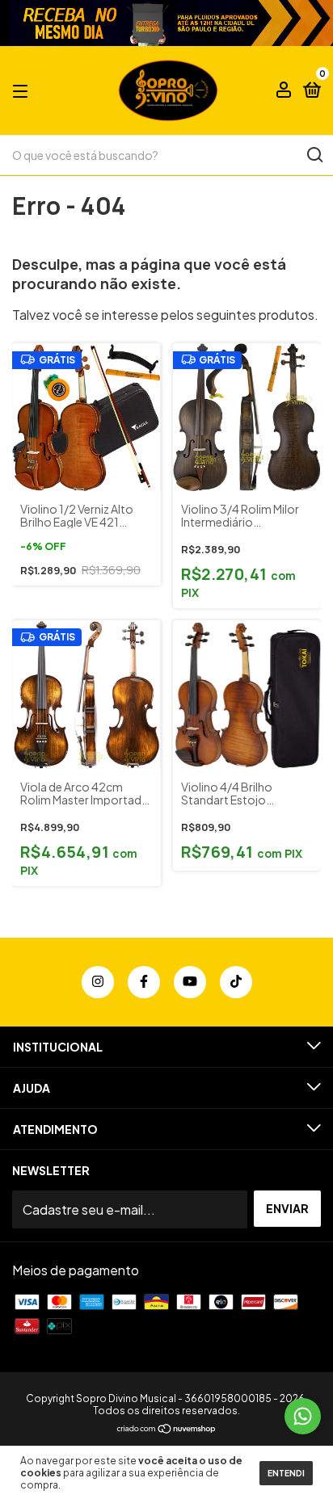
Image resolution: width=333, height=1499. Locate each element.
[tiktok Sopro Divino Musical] (236, 982)
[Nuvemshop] (166, 1429)
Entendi (286, 1473)
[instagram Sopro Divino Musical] (98, 982)
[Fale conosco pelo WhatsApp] (303, 1416)
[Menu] (23, 90)
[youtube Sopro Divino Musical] (190, 982)
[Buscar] (314, 155)
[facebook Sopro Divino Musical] (144, 982)
